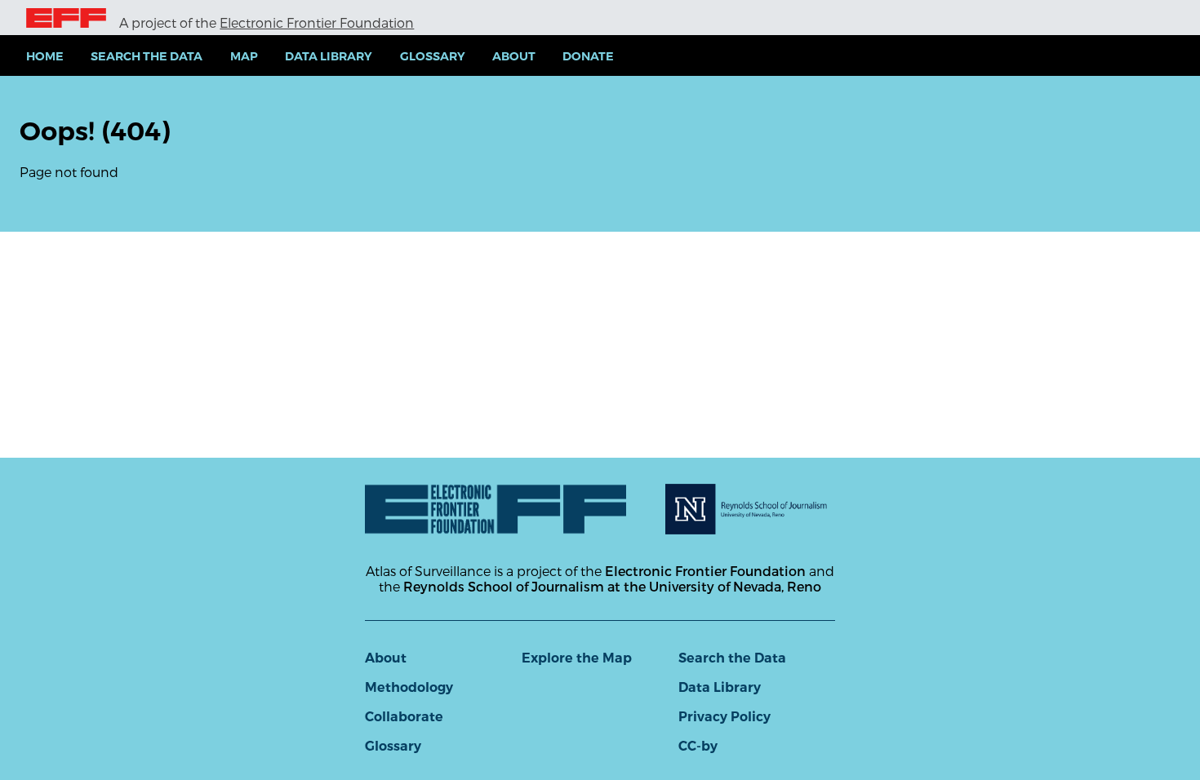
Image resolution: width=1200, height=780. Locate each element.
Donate (588, 56)
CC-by (698, 746)
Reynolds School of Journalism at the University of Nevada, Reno (612, 586)
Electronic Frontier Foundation (317, 22)
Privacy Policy (724, 717)
